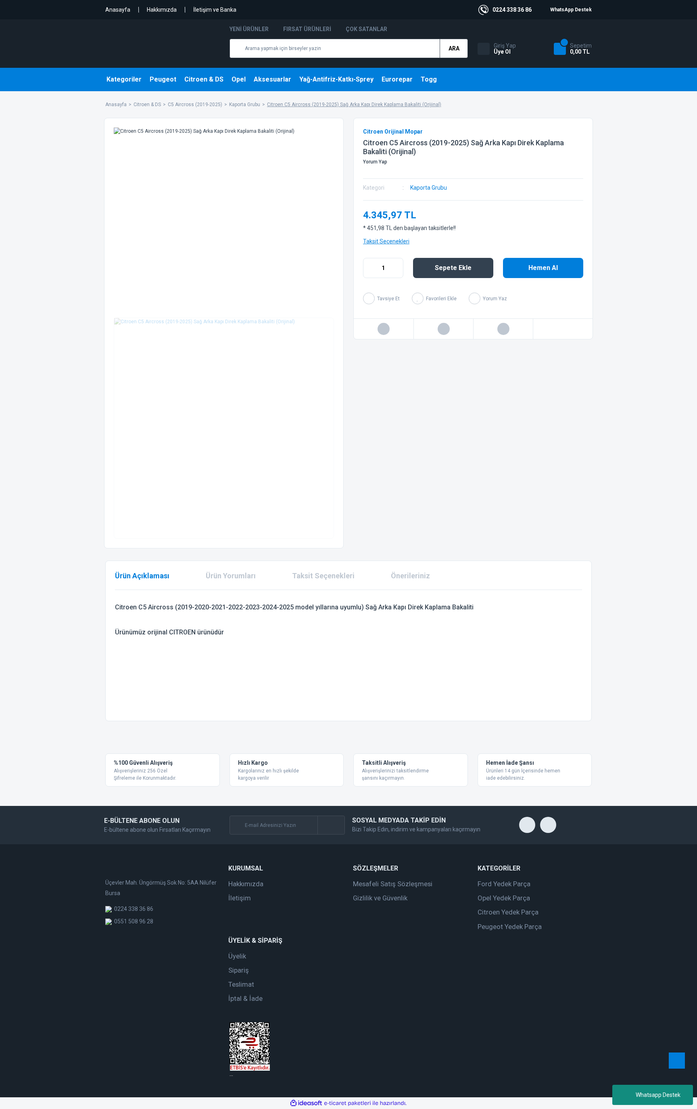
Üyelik (237, 956)
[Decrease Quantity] (369, 268)
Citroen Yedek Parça (508, 912)
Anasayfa (117, 9)
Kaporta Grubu (428, 187)
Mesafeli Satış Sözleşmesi (392, 884)
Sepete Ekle (453, 268)
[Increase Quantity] (397, 268)
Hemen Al (543, 268)
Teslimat (241, 984)
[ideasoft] (306, 1103)
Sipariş (238, 970)
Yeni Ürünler (249, 29)
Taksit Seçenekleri (386, 241)
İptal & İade (245, 998)
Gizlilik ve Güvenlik (380, 898)
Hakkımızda (162, 9)
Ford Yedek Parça (504, 884)
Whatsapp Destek (658, 1095)
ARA (454, 48)
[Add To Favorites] (434, 298)
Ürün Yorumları (231, 575)
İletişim (239, 898)
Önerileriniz (410, 575)
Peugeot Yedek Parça (510, 927)
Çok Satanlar (366, 29)
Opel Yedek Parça (504, 898)
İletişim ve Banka (214, 9)
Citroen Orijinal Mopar (393, 131)
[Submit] (330, 825)
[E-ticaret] (347, 1103)
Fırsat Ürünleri (307, 29)
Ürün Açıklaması (142, 575)
